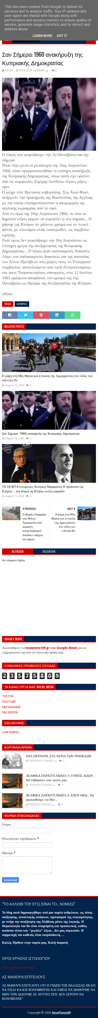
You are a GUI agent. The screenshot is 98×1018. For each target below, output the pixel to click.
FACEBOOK (10, 712)
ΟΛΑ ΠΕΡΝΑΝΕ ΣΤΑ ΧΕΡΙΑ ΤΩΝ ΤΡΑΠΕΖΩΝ (58, 756)
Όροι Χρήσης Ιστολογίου (18, 967)
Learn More (42, 36)
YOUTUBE (9, 701)
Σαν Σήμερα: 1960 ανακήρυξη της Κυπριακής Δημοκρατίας (41, 433)
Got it (62, 36)
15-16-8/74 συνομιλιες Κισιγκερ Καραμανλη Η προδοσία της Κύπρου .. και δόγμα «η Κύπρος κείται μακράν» (43, 489)
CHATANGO (10, 732)
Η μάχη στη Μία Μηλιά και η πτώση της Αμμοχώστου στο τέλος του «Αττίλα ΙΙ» (47, 378)
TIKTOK (8, 696)
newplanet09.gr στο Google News (51, 648)
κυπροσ (22, 304)
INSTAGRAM (11, 707)
